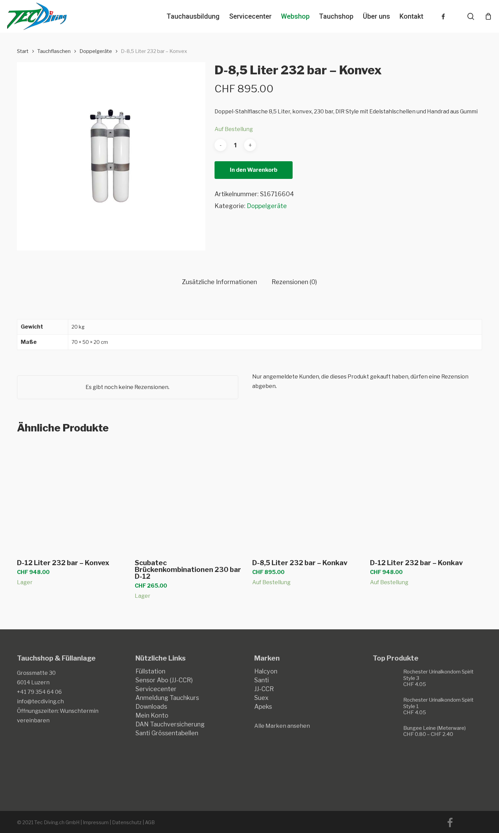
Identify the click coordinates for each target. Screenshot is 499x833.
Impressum (96, 822)
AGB (150, 822)
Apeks (263, 707)
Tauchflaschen (54, 51)
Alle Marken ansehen (282, 726)
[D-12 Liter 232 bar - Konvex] (73, 497)
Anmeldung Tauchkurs (167, 698)
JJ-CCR (264, 689)
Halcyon (265, 671)
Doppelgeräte (95, 51)
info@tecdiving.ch (40, 701)
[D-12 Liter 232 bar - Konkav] (426, 497)
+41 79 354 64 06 (39, 692)
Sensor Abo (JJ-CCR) (164, 680)
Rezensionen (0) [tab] (294, 282)
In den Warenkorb (253, 170)
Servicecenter (156, 689)
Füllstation (150, 671)
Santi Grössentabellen (166, 733)
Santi (261, 680)
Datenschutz (127, 822)
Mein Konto (151, 715)
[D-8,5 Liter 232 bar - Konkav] (308, 497)
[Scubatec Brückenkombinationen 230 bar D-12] (190, 497)
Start (23, 51)
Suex (261, 698)
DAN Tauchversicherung (170, 724)
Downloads (151, 707)
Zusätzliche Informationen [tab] (219, 282)
